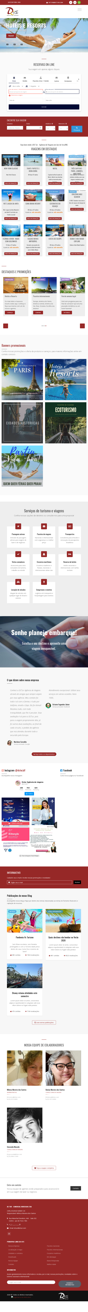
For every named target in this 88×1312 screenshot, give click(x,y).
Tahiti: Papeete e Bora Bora (33, 169)
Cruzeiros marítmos (54, 1253)
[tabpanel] (16, 296)
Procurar (77, 130)
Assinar (77, 882)
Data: (28, 124)
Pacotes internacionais (41, 296)
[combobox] (26, 92)
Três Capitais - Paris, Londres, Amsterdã (77, 171)
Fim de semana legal (68, 296)
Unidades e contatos (15, 1253)
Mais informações (11, 183)
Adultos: (49, 124)
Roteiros (67, 312)
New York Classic (11, 168)
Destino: (10, 124)
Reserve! (11, 35)
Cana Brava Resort (33, 203)
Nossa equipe (13, 1261)
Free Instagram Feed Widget (30, 856)
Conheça (10, 312)
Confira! (38, 312)
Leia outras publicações (45, 1022)
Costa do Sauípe (55, 238)
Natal (55, 168)
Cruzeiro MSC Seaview (77, 195)
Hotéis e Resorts (11, 296)
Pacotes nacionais (53, 1246)
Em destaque (51, 1257)
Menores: (61, 124)
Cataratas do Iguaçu (55, 205)
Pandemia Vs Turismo (24, 937)
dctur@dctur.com (20, 1228)
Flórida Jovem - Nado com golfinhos (11, 240)
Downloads (12, 1257)
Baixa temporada (53, 1261)
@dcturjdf (20, 770)
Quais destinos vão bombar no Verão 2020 (63, 939)
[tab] (14, 79)
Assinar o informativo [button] (69, 1284)
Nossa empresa (13, 1246)
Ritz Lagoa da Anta (11, 203)
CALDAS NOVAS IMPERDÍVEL (33, 240)
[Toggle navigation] (80, 9)
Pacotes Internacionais (55, 1250)
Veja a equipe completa (45, 1168)
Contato (76, 1188)
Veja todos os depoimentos (45, 754)
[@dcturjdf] (18, 783)
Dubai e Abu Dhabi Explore (77, 240)
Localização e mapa (15, 1250)
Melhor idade (51, 1264)
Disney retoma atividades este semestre (24, 994)
